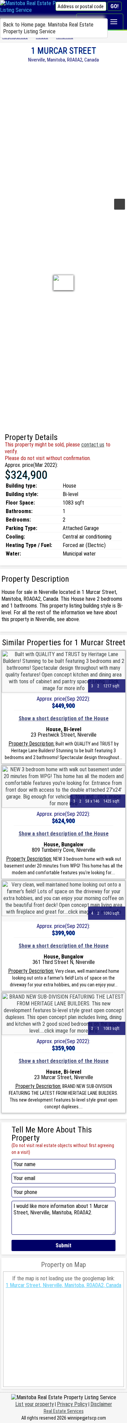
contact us (92, 444)
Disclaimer (101, 1404)
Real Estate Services (64, 1411)
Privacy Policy (72, 1404)
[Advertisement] (63, 129)
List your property (34, 1404)
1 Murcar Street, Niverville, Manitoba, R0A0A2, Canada (63, 1285)
